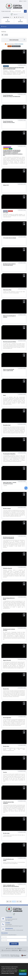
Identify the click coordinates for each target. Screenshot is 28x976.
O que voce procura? (6, 11)
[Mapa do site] (21, 17)
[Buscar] (25, 11)
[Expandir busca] (24, 39)
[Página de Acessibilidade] (23, 17)
